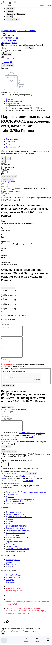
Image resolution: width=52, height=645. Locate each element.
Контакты (10, 9)
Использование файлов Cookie (19, 501)
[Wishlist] (5, 156)
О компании (11, 494)
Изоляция (10, 519)
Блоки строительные (15, 514)
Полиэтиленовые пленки (17, 537)
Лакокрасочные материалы (17, 528)
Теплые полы (12, 546)
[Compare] (2, 156)
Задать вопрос (7, 407)
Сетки (8, 539)
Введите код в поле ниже (14, 371)
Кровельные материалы (16, 526)
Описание (10, 141)
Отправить (6, 446)
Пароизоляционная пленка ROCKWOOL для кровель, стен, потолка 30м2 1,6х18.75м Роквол (25, 455)
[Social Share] (3, 162)
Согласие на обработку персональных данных (26, 492)
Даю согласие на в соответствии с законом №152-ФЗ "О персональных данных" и (23, 435)
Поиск (30, 48)
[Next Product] (8, 158)
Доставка (10, 497)
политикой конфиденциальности (17, 438)
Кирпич (9, 521)
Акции (9, 17)
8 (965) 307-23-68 (8, 40)
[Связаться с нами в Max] (30, 631)
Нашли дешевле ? (8, 182)
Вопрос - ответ (13, 147)
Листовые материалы (15, 512)
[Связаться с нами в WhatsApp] (6, 631)
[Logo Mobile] (23, 5)
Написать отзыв (8, 288)
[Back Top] (3, 633)
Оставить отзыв (8, 385)
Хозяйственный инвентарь (17, 549)
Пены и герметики (14, 535)
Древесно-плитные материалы (19, 517)
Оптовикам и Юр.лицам (16, 14)
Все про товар (12, 139)
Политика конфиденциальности (20, 499)
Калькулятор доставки (10, 191)
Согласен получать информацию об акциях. (23, 485)
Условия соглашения (15, 503)
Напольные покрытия (15, 533)
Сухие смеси (11, 544)
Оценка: (4, 359)
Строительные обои (14, 542)
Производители (13, 19)
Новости (10, 566)
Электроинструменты (15, 551)
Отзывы (10, 144)
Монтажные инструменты (17, 530)
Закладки (10, 580)
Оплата (10, 11)
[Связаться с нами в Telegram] (16, 631)
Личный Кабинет (13, 575)
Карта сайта (11, 564)
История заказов (13, 577)
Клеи (8, 523)
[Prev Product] (3, 158)
